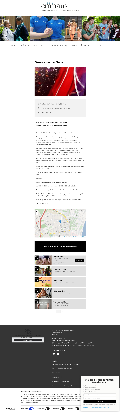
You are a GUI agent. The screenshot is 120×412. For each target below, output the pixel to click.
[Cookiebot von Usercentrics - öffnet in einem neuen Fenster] (10, 409)
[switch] (47, 408)
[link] (19, 46)
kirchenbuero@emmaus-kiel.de (74, 199)
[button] (56, 359)
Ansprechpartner (81, 45)
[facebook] (58, 354)
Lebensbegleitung (57, 45)
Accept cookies (28, 340)
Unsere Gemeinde (18, 45)
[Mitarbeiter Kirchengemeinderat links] (91, 46)
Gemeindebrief (104, 45)
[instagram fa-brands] (54, 354)
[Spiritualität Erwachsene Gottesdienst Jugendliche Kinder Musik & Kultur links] (44, 46)
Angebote (38, 45)
